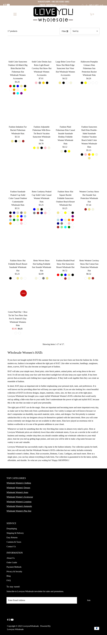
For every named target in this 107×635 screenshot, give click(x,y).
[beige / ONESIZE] (17, 89)
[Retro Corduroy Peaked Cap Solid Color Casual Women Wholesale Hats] (41, 178)
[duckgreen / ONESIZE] (49, 213)
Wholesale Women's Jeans (17, 492)
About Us (11, 558)
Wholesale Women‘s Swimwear (20, 497)
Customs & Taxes (14, 542)
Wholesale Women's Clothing (19, 483)
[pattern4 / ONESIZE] (72, 223)
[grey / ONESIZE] (39, 83)
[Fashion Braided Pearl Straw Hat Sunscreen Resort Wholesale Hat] (65, 247)
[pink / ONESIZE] (36, 83)
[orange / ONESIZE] (14, 89)
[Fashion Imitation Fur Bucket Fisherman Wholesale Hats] (18, 113)
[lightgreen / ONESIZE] (17, 220)
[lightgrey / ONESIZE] (17, 212)
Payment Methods (14, 567)
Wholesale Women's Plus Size (19, 511)
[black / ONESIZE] (25, 86)
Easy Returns (12, 537)
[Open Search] (82, 5)
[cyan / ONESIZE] (17, 93)
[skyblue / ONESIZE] (10, 220)
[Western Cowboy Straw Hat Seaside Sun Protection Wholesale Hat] (89, 178)
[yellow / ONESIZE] (25, 89)
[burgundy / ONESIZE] (25, 220)
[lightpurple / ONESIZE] (14, 223)
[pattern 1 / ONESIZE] (25, 278)
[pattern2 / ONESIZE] (93, 83)
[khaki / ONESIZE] (21, 86)
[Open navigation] (15, 14)
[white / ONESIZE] (10, 89)
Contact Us (11, 546)
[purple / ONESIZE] (21, 93)
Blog (9, 576)
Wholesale (11, 488)
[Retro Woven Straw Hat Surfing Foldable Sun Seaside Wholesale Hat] (41, 247)
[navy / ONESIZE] (14, 212)
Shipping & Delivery (15, 533)
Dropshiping (12, 528)
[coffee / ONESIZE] (61, 212)
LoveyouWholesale (31, 626)
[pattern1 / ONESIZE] (89, 83)
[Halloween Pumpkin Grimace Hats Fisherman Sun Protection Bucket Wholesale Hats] (89, 48)
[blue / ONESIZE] (17, 86)
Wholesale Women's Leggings (19, 502)
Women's (19, 488)
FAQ (9, 580)
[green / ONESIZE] (14, 86)
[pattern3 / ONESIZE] (96, 83)
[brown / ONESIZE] (14, 93)
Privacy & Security (14, 571)
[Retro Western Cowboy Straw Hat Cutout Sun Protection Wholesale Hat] (89, 247)
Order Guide (12, 562)
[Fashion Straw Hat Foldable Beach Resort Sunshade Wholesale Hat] (18, 247)
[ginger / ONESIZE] (58, 216)
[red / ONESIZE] (10, 86)
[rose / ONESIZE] (17, 223)
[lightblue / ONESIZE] (25, 216)
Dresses (27, 488)
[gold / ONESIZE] (43, 83)
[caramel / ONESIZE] (21, 89)
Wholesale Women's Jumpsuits (19, 506)
